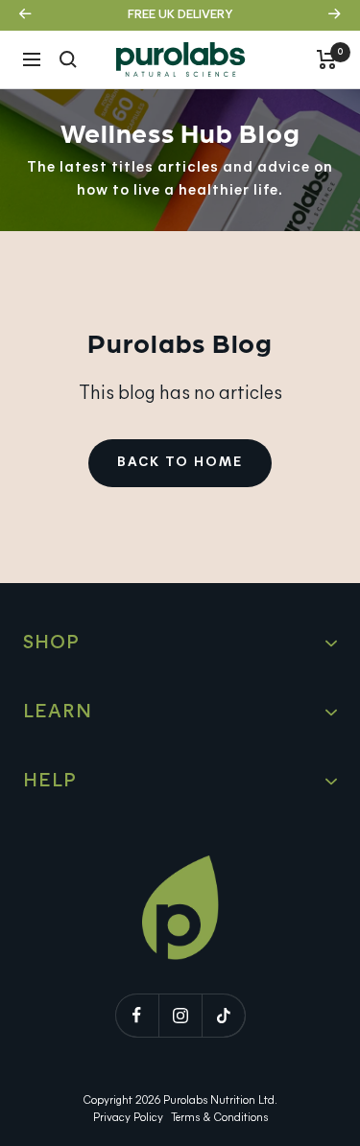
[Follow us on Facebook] (136, 1015)
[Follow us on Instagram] (180, 1015)
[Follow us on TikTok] (223, 1015)
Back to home (180, 463)
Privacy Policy (128, 1118)
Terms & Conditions (219, 1118)
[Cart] (327, 59)
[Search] (68, 59)
